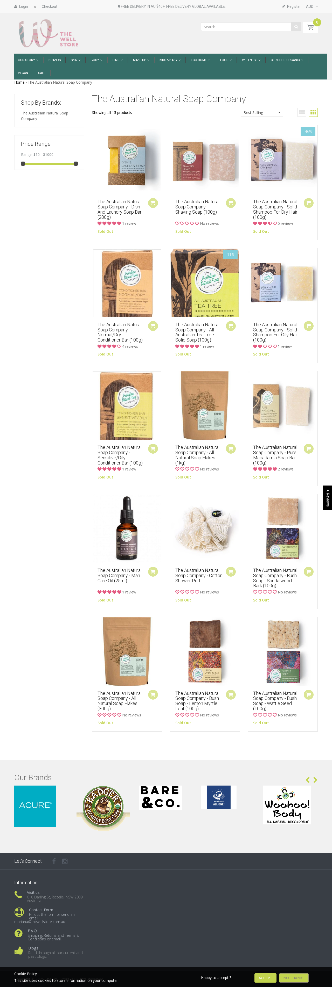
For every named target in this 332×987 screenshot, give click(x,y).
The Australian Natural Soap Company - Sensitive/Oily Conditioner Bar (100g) (120, 455)
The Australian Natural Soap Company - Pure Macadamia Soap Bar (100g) (275, 455)
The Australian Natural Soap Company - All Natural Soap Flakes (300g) (120, 701)
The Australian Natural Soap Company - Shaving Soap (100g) (197, 207)
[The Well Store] (49, 33)
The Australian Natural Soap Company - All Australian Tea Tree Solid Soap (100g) (197, 332)
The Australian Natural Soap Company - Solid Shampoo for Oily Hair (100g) (275, 332)
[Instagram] (64, 861)
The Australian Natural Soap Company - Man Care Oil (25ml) (120, 575)
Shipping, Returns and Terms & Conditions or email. (53, 937)
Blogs (33, 947)
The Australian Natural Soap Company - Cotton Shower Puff (199, 575)
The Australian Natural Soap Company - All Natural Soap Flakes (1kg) (197, 455)
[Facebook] (54, 861)
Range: (26, 154)
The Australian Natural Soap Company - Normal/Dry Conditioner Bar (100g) (120, 332)
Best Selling (253, 112)
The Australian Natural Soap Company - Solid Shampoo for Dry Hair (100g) (275, 209)
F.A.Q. (33, 930)
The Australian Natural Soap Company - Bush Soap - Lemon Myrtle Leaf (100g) (197, 701)
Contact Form (41, 909)
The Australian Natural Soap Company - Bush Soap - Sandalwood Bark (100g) (275, 578)
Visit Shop (41, 791)
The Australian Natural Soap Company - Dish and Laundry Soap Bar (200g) (120, 209)
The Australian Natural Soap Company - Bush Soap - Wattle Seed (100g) (275, 701)
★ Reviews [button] (328, 498)
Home (19, 82)
